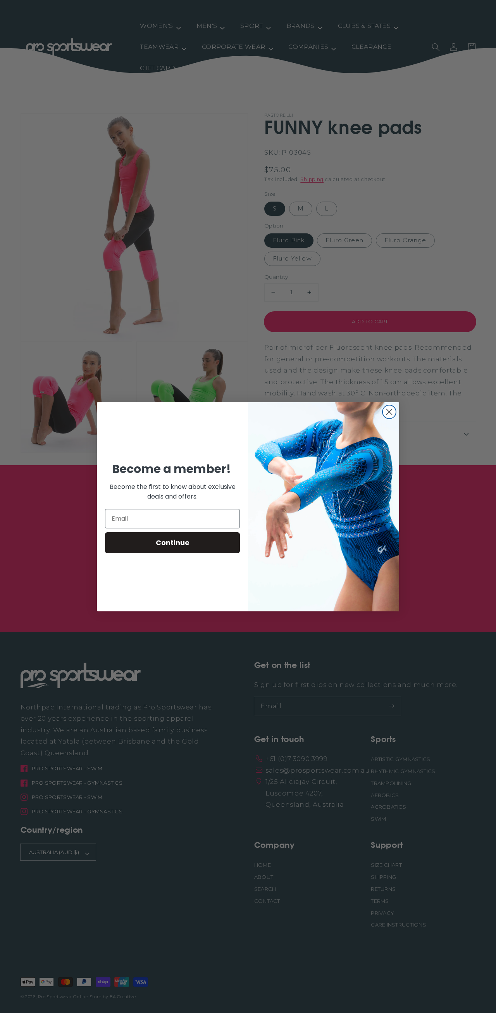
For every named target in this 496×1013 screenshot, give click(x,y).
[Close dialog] (389, 412)
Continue (172, 542)
